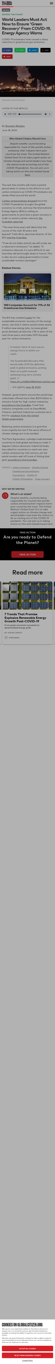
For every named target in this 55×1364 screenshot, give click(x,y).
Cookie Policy (27, 1360)
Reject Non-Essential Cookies (27, 1355)
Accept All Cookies (27, 1348)
